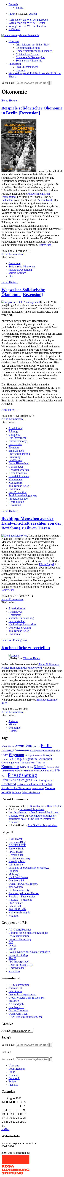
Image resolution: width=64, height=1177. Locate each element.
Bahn (28, 746)
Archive (5, 1030)
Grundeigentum (10, 762)
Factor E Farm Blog (20, 939)
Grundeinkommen (19, 476)
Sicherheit (46, 784)
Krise (23, 767)
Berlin (46, 745)
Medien (19, 770)
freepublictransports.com (22, 994)
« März (5, 1129)
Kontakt (13, 1075)
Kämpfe (40, 766)
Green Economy (18, 472)
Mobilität (28, 771)
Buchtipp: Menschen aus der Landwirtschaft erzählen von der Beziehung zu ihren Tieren (31, 523)
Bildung (13, 431)
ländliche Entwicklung (21, 618)
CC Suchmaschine (19, 984)
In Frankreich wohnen (32, 809)
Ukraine (13, 730)
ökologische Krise (19, 485)
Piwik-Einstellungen (27, 66)
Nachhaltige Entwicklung (23, 624)
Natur (36, 770)
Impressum (15, 63)
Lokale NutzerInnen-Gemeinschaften (29, 951)
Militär (12, 724)
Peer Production (17, 492)
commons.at (15, 988)
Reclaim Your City (19, 890)
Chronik (20, 70)
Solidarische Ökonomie (29, 60)
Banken (36, 746)
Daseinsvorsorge (18, 441)
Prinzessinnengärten (38, 193)
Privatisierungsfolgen (15, 780)
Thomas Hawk (31, 658)
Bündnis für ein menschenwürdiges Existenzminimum (28, 934)
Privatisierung (22, 775)
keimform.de (16, 864)
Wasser (50, 788)
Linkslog (13, 870)
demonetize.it (16, 848)
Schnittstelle (15, 906)
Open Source (47, 770)
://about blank (44, 200)
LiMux (12, 948)
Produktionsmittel (18, 498)
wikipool (13, 915)
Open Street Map (18, 955)
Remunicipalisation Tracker (24, 893)
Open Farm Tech (18, 1013)
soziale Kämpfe (17, 272)
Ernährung (14, 457)
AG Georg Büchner (20, 929)
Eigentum (14, 447)
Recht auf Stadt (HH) (21, 964)
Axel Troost (15, 838)
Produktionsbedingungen (23, 495)
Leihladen (7, 200)
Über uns (14, 41)
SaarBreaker (15, 902)
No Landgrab (16, 1004)
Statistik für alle (17, 909)
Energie (29, 755)
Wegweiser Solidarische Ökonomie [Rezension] (23, 292)
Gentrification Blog (19, 858)
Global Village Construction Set (26, 997)
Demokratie (15, 444)
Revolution (15, 504)
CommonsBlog (17, 842)
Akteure (13, 721)
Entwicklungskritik (19, 453)
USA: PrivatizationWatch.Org (25, 1016)
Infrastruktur (28, 762)
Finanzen (6, 758)
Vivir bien (14, 971)
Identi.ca (13, 1084)
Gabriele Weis (16, 815)
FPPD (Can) (16, 851)
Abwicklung (16, 428)
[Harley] (14, 655)
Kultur (30, 767)
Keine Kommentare (12, 254)
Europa (47, 755)
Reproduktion (16, 501)
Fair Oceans (15, 991)
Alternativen (15, 611)
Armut (19, 746)
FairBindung (8, 196)
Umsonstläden (17, 967)
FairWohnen (15, 460)
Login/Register (17, 1068)
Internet (41, 762)
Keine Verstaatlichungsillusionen (34, 50)
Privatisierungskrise (42, 780)
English (20, 7)
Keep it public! (17, 861)
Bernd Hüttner (9, 100)
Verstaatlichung (38, 788)
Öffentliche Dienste (31, 792)
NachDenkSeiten (18, 877)
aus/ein (33, 13)
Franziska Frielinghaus (14, 640)
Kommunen (15, 479)
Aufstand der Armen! (27, 54)
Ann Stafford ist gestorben (42, 825)
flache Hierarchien (19, 463)
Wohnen (16, 792)
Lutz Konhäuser (18, 812)
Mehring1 (14, 874)
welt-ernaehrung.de (19, 912)
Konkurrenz (15, 482)
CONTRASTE (17, 845)
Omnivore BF (16, 880)
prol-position (16, 886)
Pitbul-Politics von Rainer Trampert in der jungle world (30, 666)
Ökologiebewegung (20, 627)
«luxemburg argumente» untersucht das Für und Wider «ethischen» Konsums (32, 819)
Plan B (12, 958)
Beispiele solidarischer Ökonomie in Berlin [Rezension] (32, 110)
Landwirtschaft (17, 621)
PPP (57, 770)
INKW (12, 945)
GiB (11, 942)
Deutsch (13, 4)
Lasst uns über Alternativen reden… (29, 867)
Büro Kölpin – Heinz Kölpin (46, 806)
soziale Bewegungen (20, 269)
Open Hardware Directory (23, 883)
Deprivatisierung (47, 750)
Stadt (11, 276)
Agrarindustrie (17, 608)
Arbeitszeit (15, 614)
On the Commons (18, 1010)
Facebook (14, 1078)
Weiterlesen (44, 244)
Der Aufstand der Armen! (45, 812)
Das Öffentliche (17, 437)
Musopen (14, 1000)
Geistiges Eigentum (24, 759)
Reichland (8, 784)
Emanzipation (16, 450)
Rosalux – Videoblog (20, 899)
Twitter (13, 1081)
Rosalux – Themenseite (22, 896)
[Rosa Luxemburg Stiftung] (15, 1173)
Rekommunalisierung (28, 47)
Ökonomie (14, 263)
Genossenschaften (19, 469)
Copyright (34, 751)
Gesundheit (45, 759)
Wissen (6, 792)
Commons (14, 434)
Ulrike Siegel (46, 564)
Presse (4, 776)
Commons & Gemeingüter (30, 57)
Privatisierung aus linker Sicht (32, 44)
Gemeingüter (16, 466)
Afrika (4, 746)
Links (12, 1071)
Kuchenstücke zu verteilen (25, 647)
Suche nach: (8, 82)
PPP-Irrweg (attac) (19, 961)
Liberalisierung (7, 771)
